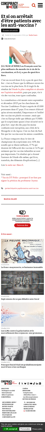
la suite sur (14, 165)
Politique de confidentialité (8, 416)
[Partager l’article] (3, 35)
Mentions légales (9, 413)
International (7, 393)
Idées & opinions (8, 395)
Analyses (5, 388)
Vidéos (25, 388)
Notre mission (7, 404)
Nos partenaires (8, 411)
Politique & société (8, 390)
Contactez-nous (30, 404)
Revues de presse (29, 399)
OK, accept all (11, 429)
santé (31, 188)
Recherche (31, 402)
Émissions (26, 390)
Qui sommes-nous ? (9, 402)
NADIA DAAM (10, 199)
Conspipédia (6, 397)
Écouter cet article (10, 30)
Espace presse (29, 406)
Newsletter (28, 409)
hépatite (14, 188)
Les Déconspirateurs (30, 397)
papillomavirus (22, 188)
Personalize (25, 429)
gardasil (8, 188)
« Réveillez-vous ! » (29, 395)
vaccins (36, 188)
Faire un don (30, 411)
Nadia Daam (33, 35)
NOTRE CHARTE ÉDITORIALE (7, 407)
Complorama (28, 393)
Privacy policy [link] (37, 429)
